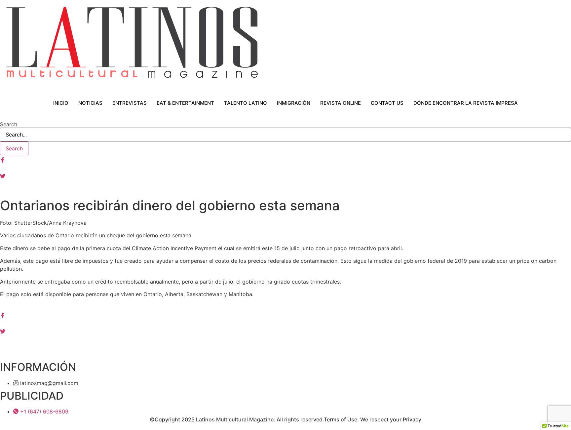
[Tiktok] (285, 191)
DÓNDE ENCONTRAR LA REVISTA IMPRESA (465, 103)
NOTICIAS (90, 103)
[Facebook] (285, 159)
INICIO (60, 103)
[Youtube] (285, 183)
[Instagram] (285, 167)
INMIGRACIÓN (293, 103)
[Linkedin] (285, 338)
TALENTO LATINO (245, 103)
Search (8, 124)
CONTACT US (387, 103)
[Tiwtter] (285, 175)
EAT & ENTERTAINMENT (185, 103)
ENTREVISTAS (129, 103)
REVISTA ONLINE (340, 103)
